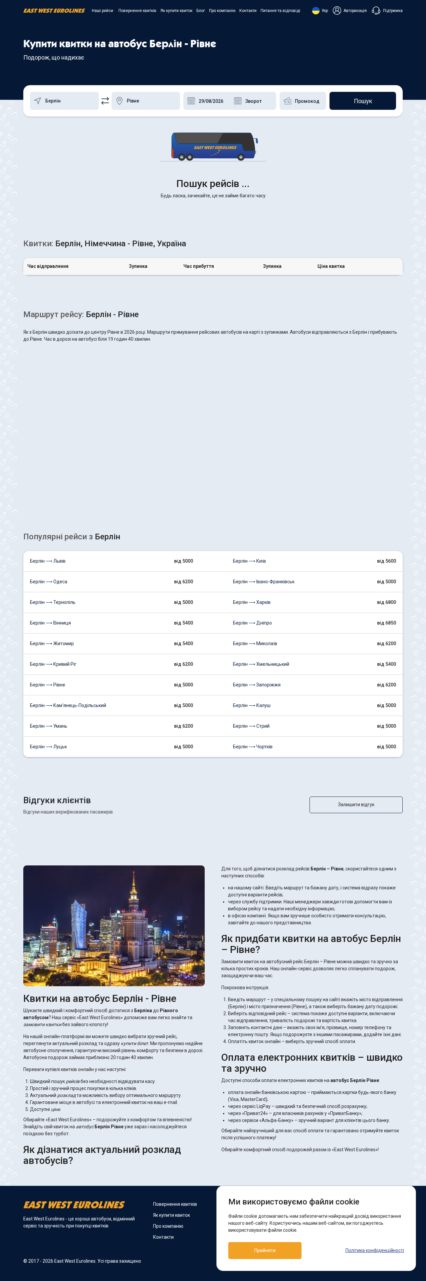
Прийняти (265, 1250)
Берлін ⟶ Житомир (52, 643)
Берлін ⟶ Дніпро (252, 623)
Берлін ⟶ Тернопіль (53, 602)
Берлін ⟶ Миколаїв (255, 643)
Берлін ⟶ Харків (252, 602)
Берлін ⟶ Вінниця (50, 623)
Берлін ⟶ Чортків (253, 746)
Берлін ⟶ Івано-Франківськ (264, 581)
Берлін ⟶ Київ (249, 561)
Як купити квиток (176, 10)
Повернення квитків (137, 10)
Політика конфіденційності (374, 1250)
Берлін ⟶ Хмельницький (261, 664)
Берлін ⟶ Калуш (252, 705)
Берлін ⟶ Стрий (251, 726)
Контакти (248, 10)
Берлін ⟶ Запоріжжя (257, 684)
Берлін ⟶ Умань (48, 726)
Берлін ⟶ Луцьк (48, 746)
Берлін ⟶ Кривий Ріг (53, 664)
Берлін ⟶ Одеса (48, 581)
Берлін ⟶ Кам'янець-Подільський (68, 705)
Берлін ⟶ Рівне (47, 684)
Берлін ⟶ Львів (48, 561)
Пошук (363, 100)
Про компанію (222, 10)
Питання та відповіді (280, 10)
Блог (200, 10)
